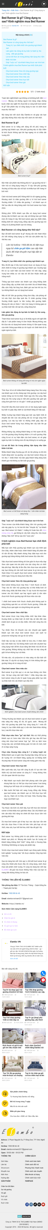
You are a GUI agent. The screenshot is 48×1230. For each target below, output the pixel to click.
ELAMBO (5, 870)
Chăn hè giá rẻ (9, 918)
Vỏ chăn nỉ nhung (10, 922)
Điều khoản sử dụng (32, 1174)
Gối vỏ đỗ (7, 914)
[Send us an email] (39, 1204)
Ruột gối (4, 1196)
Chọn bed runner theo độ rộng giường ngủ (22, 71)
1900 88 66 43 (14, 893)
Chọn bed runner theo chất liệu (18, 74)
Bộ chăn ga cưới (10, 930)
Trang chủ (5, 10)
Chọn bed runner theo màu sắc (18, 77)
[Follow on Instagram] (31, 1204)
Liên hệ (3, 1164)
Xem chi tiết (14, 958)
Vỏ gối (3, 1193)
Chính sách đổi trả (32, 1164)
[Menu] (3, 4)
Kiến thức (15, 10)
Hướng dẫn (5, 1178)
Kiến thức (4, 1174)
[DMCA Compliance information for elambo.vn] (24, 1216)
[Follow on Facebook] (27, 1204)
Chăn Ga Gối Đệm (7, 1186)
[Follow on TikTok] (35, 1204)
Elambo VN (15, 26)
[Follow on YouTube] (43, 1204)
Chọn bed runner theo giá (15, 82)
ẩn (31, 35)
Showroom (5, 1168)
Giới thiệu (4, 1161)
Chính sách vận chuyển (33, 1171)
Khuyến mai (5, 1171)
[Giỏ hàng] (44, 4)
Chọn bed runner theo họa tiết (17, 80)
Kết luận (6, 85)
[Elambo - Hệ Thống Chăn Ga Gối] (24, 4)
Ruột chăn (5, 1203)
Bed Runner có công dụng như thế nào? (18, 42)
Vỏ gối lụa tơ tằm (11, 926)
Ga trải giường (6, 1190)
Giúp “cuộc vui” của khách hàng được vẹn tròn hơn (25, 62)
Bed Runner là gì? (10, 39)
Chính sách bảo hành (33, 1161)
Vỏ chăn (4, 1200)
